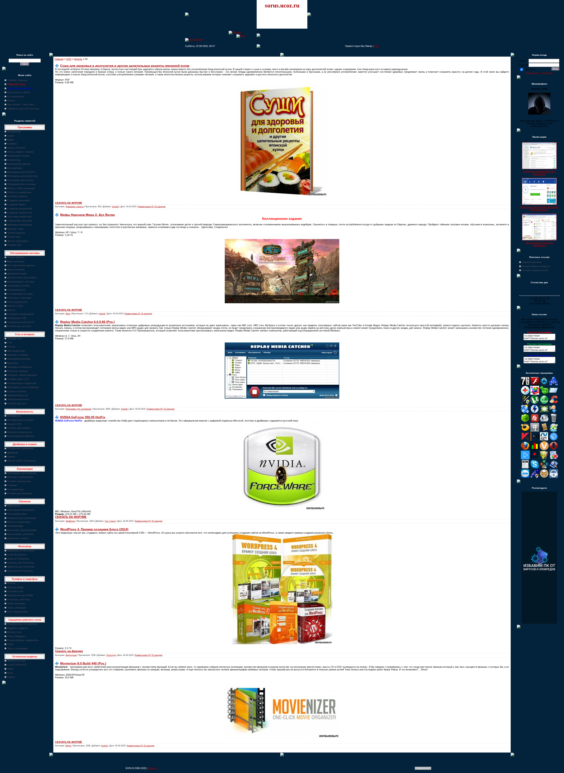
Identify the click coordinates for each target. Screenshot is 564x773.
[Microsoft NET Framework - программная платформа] (544, 440)
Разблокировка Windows (20, 436)
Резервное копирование (20, 314)
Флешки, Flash (15, 228)
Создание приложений (19, 208)
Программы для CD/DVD (21, 172)
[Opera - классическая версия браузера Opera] (553, 449)
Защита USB (14, 424)
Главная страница (17, 80)
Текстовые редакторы (19, 216)
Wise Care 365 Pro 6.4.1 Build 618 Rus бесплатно (539, 208)
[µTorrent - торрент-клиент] (534, 403)
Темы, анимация (16, 607)
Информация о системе (20, 281)
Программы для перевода (21, 473)
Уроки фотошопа (16, 554)
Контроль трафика (17, 371)
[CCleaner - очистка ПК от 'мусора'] (553, 403)
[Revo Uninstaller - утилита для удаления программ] (553, 458)
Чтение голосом (16, 232)
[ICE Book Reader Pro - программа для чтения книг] (544, 430)
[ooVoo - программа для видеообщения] (544, 449)
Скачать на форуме (69, 651)
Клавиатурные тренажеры (21, 518)
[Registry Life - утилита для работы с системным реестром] (544, 458)
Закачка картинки (532, 262)
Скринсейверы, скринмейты (23, 640)
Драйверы (13, 452)
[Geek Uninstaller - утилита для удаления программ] (553, 421)
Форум (11, 100)
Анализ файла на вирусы (536, 266)
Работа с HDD (15, 306)
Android (11, 583)
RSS (376, 46)
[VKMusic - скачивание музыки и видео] (553, 477)
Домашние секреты (18, 538)
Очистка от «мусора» (19, 297)
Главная (58, 59)
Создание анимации (18, 200)
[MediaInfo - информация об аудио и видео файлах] (534, 440)
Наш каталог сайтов (18, 92)
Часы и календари (17, 648)
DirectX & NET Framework (21, 460)
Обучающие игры (17, 513)
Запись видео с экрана (20, 151)
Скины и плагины (16, 391)
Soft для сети (14, 338)
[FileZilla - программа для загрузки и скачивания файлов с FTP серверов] (534, 421)
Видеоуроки (13, 505)
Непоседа (111, 655)
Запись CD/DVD (16, 147)
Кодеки (11, 456)
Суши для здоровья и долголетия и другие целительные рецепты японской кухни (124, 65)
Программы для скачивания (23, 387)
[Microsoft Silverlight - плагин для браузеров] (553, 440)
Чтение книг (13, 236)
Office (10, 669)
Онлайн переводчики (19, 481)
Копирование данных (19, 164)
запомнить (530, 69)
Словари (12, 485)
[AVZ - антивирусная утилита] (525, 403)
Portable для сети (16, 403)
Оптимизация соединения (21, 383)
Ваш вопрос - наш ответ (20, 104)
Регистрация (547, 73)
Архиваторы (14, 131)
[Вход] (240, 35)
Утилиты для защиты (19, 428)
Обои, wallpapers (16, 636)
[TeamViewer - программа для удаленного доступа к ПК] (525, 477)
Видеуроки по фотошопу (21, 550)
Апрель (78, 59)
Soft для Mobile (15, 587)
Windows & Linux (16, 660)
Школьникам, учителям (20, 534)
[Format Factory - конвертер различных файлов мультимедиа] (544, 421)
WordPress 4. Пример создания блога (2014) (94, 529)
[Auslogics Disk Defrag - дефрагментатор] (534, 393)
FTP (9, 342)
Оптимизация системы (20, 293)
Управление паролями (19, 220)
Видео (10, 139)
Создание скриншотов (19, 212)
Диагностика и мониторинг (22, 277)
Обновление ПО (16, 289)
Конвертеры (14, 160)
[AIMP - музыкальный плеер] (544, 384)
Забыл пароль (532, 73)
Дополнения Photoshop (20, 571)
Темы (10, 644)
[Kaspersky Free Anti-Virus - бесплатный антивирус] (525, 440)
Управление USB (16, 318)
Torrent (11, 346)
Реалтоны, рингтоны (18, 599)
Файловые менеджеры (19, 224)
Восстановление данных (21, 265)
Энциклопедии (15, 526)
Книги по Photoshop (18, 558)
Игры (10, 672)
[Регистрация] (194, 39)
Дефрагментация (16, 273)
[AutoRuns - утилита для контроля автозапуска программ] (553, 393)
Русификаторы (15, 489)
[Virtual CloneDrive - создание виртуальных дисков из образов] (544, 477)
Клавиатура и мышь (18, 155)
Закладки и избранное (19, 367)
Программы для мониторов (22, 176)
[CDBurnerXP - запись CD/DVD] (525, 412)
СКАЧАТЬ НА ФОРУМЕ (68, 203)
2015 (68, 59)
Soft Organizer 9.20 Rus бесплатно (539, 244)
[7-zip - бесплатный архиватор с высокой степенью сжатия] (525, 384)
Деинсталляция (15, 269)
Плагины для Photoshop (20, 562)
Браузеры (12, 363)
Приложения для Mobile (20, 595)
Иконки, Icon (14, 632)
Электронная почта (18, 399)
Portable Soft (14, 245)
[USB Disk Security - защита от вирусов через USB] (534, 477)
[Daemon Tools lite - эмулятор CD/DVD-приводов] (534, 412)
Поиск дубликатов (17, 302)
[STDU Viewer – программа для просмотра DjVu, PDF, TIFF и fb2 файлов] (553, 467)
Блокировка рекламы (19, 358)
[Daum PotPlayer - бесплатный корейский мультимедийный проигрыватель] (525, 458)
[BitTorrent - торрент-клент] (544, 403)
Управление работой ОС (21, 322)
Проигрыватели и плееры (21, 184)
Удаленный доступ (17, 395)
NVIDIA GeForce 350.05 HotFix (82, 417)
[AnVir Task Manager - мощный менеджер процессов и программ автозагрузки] (525, 393)
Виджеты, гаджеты (17, 628)
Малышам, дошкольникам (22, 530)
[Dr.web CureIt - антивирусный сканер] (525, 421)
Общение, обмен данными (22, 375)
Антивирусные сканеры (20, 420)
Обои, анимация (16, 603)
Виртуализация (15, 261)
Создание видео (16, 204)
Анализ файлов (15, 257)
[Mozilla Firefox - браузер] (525, 449)
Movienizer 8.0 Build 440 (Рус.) (83, 663)
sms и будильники (17, 611)
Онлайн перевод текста (535, 270)
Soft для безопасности (19, 432)
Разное (11, 677)
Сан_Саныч (110, 521)
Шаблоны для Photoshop (21, 566)
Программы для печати (20, 180)
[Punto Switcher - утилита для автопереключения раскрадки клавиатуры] (534, 458)
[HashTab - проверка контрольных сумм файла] (534, 430)
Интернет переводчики (20, 477)
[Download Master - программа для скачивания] (553, 412)
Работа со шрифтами (19, 192)
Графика (12, 143)
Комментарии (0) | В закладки (151, 206)
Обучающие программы (20, 510)
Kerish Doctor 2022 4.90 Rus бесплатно (539, 173)
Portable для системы (19, 326)
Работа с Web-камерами (21, 188)
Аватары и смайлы (17, 354)
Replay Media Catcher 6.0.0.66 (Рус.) (87, 322)
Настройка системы (18, 285)
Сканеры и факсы (17, 196)
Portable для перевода (19, 493)
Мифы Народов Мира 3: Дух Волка (87, 214)
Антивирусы (14, 415)
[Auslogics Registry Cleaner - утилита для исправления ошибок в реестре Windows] (544, 393)
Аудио (10, 135)
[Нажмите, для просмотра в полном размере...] (282, 195)
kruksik (115, 206)
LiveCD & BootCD (16, 664)
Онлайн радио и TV (18, 379)
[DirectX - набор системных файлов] (544, 412)
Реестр (11, 310)
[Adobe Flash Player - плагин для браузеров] (534, 384)
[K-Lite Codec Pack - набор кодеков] (553, 430)
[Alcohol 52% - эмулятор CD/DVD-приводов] (553, 384)
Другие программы (17, 241)
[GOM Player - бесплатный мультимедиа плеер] (525, 430)
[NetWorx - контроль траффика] (534, 449)
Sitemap (152, 768)
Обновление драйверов (20, 448)
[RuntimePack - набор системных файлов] (525, 467)
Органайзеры (14, 168)
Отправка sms (15, 591)
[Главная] (235, 32)
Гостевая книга (15, 96)
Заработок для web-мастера (23, 108)
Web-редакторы (16, 351)
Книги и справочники (18, 522)
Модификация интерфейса (22, 624)
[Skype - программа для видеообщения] (534, 467)
